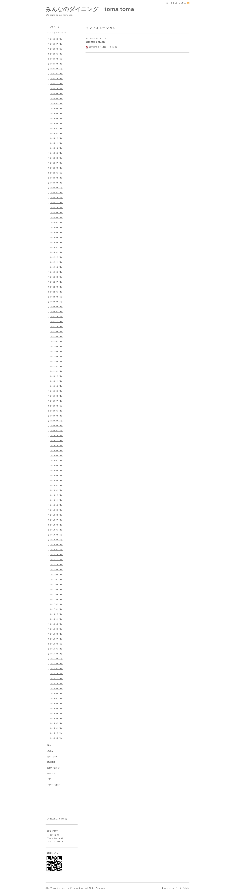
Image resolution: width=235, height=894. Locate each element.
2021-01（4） (56, 371)
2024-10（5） (56, 148)
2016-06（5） (56, 644)
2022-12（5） (56, 257)
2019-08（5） (56, 455)
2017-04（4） (56, 594)
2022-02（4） (56, 307)
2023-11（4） (56, 203)
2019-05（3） (56, 470)
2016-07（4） (56, 639)
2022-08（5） (56, 277)
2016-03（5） (56, 659)
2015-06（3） (56, 703)
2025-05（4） (56, 113)
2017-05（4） (56, 589)
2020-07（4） (56, 401)
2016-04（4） (56, 654)
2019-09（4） (56, 450)
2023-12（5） (56, 198)
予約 (49, 779)
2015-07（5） (56, 698)
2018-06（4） (56, 525)
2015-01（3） (56, 728)
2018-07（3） (56, 520)
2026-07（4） (56, 44)
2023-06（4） (56, 227)
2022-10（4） (56, 267)
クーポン (51, 773)
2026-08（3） (56, 39)
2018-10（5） (56, 505)
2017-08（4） (56, 574)
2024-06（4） (56, 168)
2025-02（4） (56, 128)
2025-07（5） (56, 103)
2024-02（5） (56, 188)
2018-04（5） (56, 535)
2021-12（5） (56, 317)
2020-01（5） (56, 431)
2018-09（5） (56, 510)
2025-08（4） (56, 98)
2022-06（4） (56, 287)
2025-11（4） (56, 84)
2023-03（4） (56, 242)
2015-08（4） (56, 693)
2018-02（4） (56, 545)
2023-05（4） (56, 232)
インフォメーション (56, 33)
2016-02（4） (56, 664)
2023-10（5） (56, 208)
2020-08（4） (56, 396)
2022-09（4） (56, 272)
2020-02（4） (56, 426)
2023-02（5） (56, 247)
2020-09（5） (56, 391)
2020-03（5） (56, 421)
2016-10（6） (56, 624)
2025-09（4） (56, 94)
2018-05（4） (56, 530)
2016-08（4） (56, 634)
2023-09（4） (56, 213)
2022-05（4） (56, 292)
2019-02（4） (56, 485)
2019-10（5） (56, 446)
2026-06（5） (56, 49)
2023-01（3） (56, 252)
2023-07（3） (56, 222)
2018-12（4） (56, 495)
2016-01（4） (56, 669)
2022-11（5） (56, 262)
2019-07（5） (56, 460)
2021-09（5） (56, 331)
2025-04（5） (56, 118)
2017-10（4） (56, 565)
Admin (186, 888)
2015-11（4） (56, 679)
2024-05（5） (56, 173)
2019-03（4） (56, 480)
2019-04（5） (56, 475)
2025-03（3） (56, 123)
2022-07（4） (56, 282)
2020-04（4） (56, 416)
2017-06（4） (56, 584)
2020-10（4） (56, 386)
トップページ (53, 27)
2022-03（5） (56, 302)
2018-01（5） (56, 550)
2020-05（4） (56, 411)
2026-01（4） (56, 74)
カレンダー (52, 757)
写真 (49, 745)
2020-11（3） (56, 381)
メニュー (51, 751)
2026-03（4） (56, 64)
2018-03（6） (56, 540)
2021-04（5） (56, 356)
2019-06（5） (56, 465)
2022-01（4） (56, 312)
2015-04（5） (56, 713)
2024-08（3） (56, 158)
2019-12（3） (56, 436)
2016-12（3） (56, 614)
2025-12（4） (56, 79)
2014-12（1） (56, 733)
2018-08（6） (56, 515)
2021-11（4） (56, 322)
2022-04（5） (56, 297)
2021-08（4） (56, 336)
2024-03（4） (56, 183)
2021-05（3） (56, 351)
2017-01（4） (56, 609)
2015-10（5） (56, 683)
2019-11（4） (56, 441)
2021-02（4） (56, 366)
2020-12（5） (56, 376)
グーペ (178, 888)
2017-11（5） (56, 560)
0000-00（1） (56, 738)
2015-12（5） (56, 674)
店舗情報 (51, 762)
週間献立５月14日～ (97, 41)
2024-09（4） (56, 153)
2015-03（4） (56, 718)
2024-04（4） (56, 178)
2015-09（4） (56, 688)
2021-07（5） (56, 341)
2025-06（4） (56, 108)
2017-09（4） (56, 569)
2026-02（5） (56, 69)
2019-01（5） (56, 490)
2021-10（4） (56, 327)
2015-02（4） (56, 723)
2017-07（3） (56, 579)
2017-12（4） (56, 555)
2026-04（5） (56, 59)
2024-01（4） (56, 193)
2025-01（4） (56, 133)
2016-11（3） (56, 619)
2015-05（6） (56, 708)
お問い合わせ (53, 768)
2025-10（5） (56, 89)
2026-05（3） (56, 54)
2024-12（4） (56, 138)
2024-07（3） (56, 163)
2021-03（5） (56, 361)
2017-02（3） (56, 604)
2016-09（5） (56, 629)
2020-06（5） (56, 406)
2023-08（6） (56, 217)
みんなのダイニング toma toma (90, 9)
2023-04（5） (56, 237)
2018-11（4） (56, 500)
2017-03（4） (56, 599)
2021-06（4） (56, 346)
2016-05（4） (56, 649)
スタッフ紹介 (53, 784)
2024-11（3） (56, 143)
